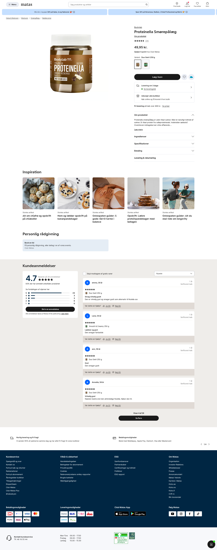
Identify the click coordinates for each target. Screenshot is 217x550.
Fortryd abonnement (14, 474)
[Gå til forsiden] (26, 4)
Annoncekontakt (175, 474)
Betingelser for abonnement (71, 464)
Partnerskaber (120, 464)
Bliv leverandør (175, 497)
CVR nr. (172, 494)
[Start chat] (211, 544)
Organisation (174, 461)
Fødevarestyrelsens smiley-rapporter (75, 474)
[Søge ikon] (147, 5)
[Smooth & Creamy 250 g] (145, 64)
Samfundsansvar (121, 461)
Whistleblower (174, 468)
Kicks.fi (172, 491)
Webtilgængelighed (68, 481)
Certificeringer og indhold (125, 468)
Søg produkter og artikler (80, 5)
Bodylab (138, 27)
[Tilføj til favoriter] (184, 77)
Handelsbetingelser (68, 461)
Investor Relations (176, 464)
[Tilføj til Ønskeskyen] (191, 77)
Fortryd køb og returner (15, 468)
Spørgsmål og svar (13, 461)
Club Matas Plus (12, 491)
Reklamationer (12, 471)
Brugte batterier (66, 478)
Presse (171, 471)
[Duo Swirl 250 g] (137, 64)
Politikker (118, 471)
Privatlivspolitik (66, 468)
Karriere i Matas (175, 481)
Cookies (63, 471)
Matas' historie (175, 478)
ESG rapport (120, 474)
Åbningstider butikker (15, 478)
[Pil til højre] (215, 12)
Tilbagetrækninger (13, 481)
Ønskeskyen (11, 494)
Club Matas (10, 487)
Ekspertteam (11, 484)
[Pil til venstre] (201, 444)
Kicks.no (172, 487)
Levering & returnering (145, 158)
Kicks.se (172, 484)
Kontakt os (10, 464)
